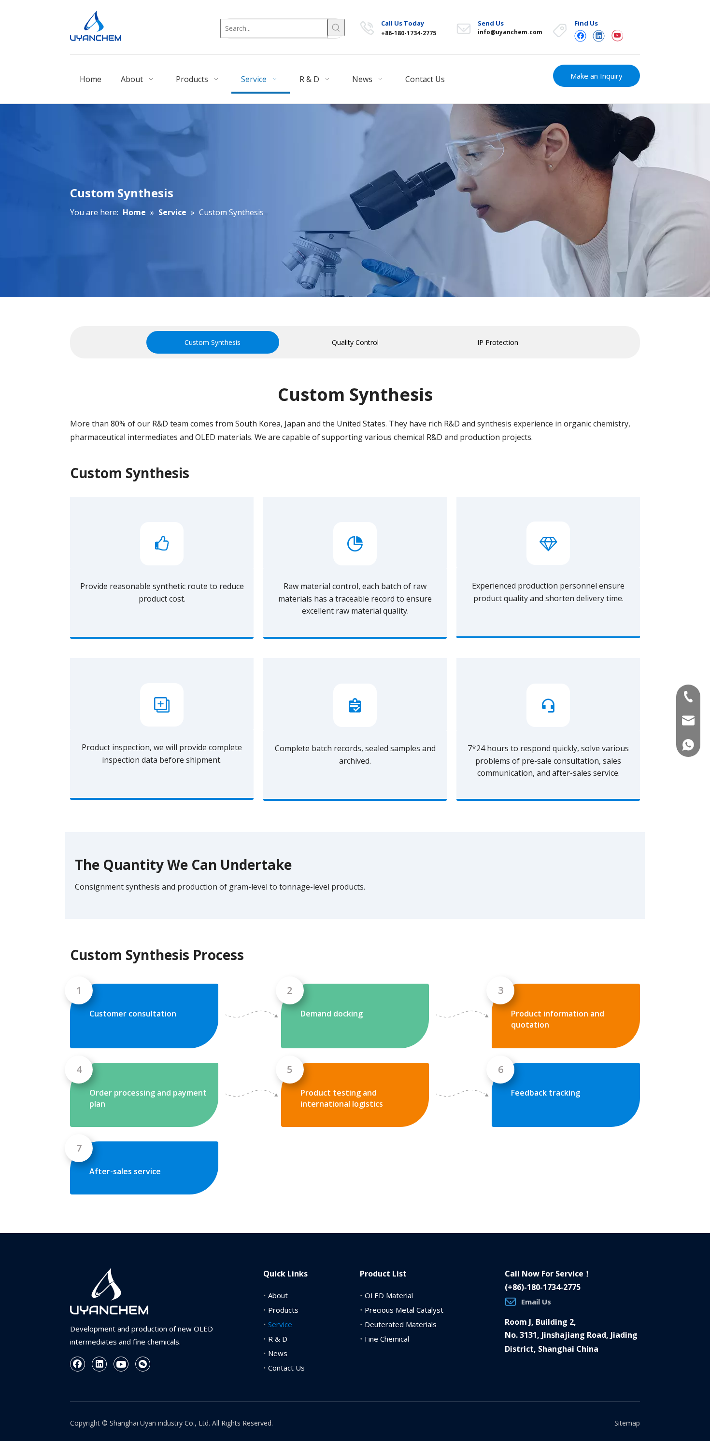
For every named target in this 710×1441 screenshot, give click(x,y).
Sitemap (627, 1422)
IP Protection (497, 342)
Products (283, 1310)
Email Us (536, 1301)
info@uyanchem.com (510, 32)
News (277, 1353)
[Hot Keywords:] (336, 27)
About (278, 1295)
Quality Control (355, 342)
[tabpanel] (212, 342)
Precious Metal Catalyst (404, 1310)
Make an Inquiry (596, 76)
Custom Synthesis (213, 342)
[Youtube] (617, 35)
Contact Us (286, 1367)
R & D (277, 1339)
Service (280, 1324)
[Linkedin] (599, 35)
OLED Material (389, 1295)
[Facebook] (580, 35)
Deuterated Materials (401, 1324)
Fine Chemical (387, 1339)
